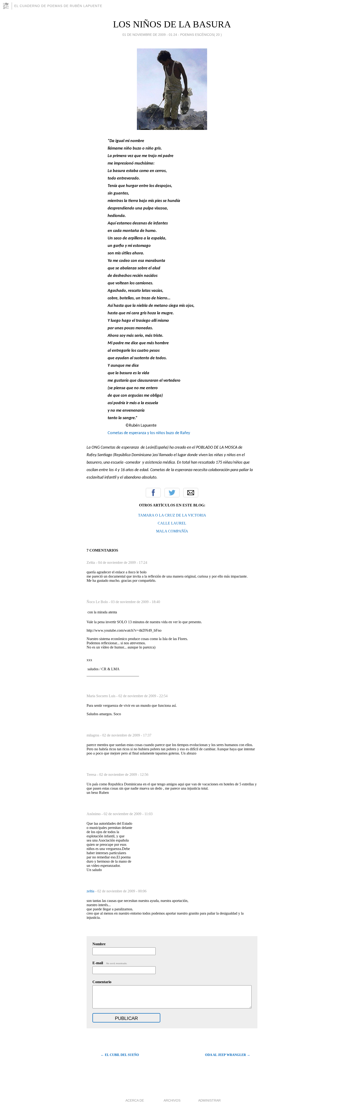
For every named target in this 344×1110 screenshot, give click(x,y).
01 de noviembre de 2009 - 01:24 (149, 35)
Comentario (101, 982)
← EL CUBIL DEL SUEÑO (120, 1055)
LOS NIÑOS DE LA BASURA (172, 24)
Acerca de (134, 1100)
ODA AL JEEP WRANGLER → (227, 1055)
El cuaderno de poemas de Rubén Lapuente (58, 6)
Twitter (172, 492)
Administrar (209, 1100)
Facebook (153, 492)
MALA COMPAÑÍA (172, 531)
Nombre (99, 944)
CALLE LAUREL (172, 523)
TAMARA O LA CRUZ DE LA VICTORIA (172, 515)
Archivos (172, 1100)
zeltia (91, 891)
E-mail (109, 963)
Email (190, 492)
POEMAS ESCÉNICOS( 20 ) (201, 35)
